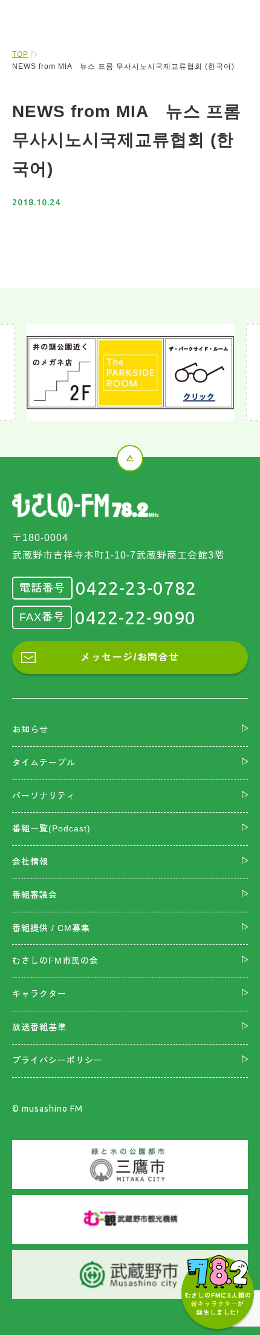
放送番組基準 (39, 1027)
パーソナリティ (44, 796)
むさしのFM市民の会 (55, 960)
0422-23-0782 (136, 588)
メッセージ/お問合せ (130, 657)
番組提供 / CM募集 (51, 928)
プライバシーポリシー (57, 1060)
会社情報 (30, 861)
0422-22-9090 (135, 618)
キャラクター (39, 994)
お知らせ (30, 729)
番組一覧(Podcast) (51, 828)
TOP (20, 54)
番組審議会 (34, 895)
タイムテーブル (44, 762)
